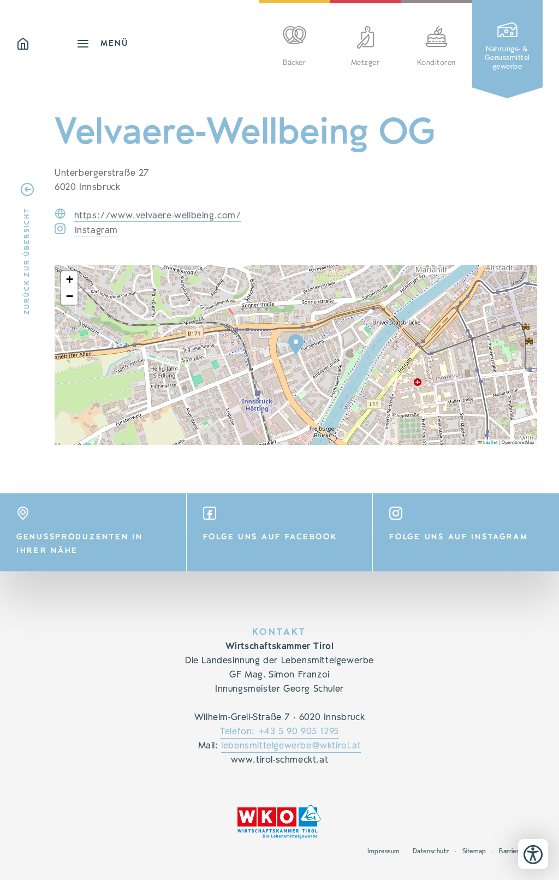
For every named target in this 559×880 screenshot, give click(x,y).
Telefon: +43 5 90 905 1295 (279, 732)
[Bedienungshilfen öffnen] (533, 854)
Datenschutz (431, 851)
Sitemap (474, 851)
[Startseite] (46, 43)
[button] (296, 344)
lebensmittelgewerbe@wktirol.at (291, 746)
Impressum (383, 851)
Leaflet (489, 442)
